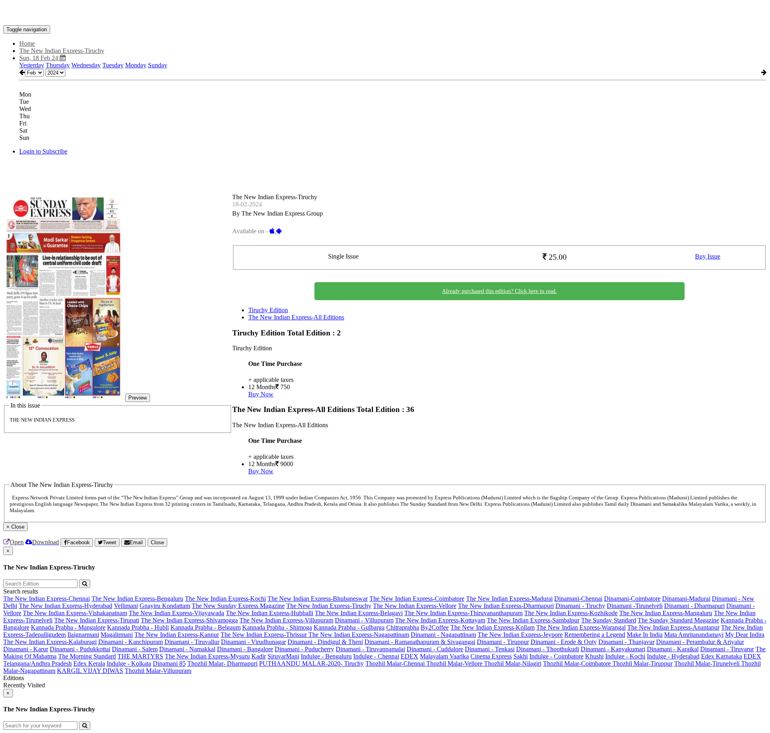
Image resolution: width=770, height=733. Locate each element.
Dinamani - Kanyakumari (613, 649)
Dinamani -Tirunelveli (635, 605)
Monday (135, 65)
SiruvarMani (283, 656)
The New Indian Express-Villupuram (286, 620)
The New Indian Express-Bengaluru (137, 598)
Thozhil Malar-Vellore (455, 663)
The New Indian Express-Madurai (509, 598)
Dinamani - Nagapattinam (443, 634)
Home (27, 43)
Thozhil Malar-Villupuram (158, 670)
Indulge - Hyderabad (673, 656)
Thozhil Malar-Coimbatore (577, 663)
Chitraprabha (402, 627)
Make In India (645, 634)
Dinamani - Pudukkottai (80, 649)
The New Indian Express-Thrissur (264, 634)
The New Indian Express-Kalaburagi (50, 641)
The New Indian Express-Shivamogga (189, 620)
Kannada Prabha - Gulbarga (349, 627)
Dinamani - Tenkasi (490, 649)
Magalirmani (117, 634)
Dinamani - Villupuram (364, 620)
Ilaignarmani (83, 634)
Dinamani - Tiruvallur (191, 641)
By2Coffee (435, 627)
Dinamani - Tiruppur (503, 641)
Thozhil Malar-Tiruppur (642, 663)
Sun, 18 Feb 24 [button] (39, 58)
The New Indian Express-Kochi (225, 598)
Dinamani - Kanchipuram (130, 641)
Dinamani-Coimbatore (632, 598)
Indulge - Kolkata (129, 663)
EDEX (409, 656)
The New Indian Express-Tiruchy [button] (61, 50)
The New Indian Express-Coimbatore (416, 598)
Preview (137, 398)
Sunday (157, 65)
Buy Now (261, 394)
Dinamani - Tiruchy (580, 605)
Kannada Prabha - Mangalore (68, 627)
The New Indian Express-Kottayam (440, 620)
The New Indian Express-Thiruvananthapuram (463, 613)
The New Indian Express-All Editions (296, 317)
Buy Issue (707, 256)
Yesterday (31, 65)
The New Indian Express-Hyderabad (65, 605)
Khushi (594, 656)
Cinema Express (491, 656)
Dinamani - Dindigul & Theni (325, 641)
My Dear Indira (744, 634)
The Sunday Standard (608, 620)
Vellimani (126, 605)
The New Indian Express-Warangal (581, 627)
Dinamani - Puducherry (304, 649)
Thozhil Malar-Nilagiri (512, 663)
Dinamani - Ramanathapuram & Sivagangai (420, 641)
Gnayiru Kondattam (165, 605)
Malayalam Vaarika (444, 656)
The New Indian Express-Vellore (414, 605)
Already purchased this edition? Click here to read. (499, 291)
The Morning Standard (87, 656)
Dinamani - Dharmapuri (694, 605)
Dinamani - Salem (135, 649)
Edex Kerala (89, 663)
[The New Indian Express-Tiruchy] (385, 13)
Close (157, 542)
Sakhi (520, 656)
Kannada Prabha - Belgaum (205, 627)
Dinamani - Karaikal (673, 649)
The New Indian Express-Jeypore (520, 634)
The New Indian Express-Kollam (492, 627)
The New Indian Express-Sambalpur (533, 620)
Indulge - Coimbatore (556, 656)
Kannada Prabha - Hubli (138, 627)
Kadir (258, 656)
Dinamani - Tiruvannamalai (370, 649)
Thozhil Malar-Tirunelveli (707, 663)
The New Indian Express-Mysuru (207, 656)
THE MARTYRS (140, 656)
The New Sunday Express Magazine (238, 605)
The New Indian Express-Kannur (176, 634)
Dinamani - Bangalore (245, 649)
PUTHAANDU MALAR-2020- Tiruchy (311, 663)
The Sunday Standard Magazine (678, 620)
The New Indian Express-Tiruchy (328, 605)
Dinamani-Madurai (686, 598)
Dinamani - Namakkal (187, 649)
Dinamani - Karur (25, 649)
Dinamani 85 (169, 663)
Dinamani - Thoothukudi (547, 649)
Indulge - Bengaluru (326, 656)
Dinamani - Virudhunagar (253, 641)
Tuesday (113, 65)
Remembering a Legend (594, 634)
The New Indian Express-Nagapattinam (358, 634)
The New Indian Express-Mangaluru (665, 613)
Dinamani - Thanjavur (626, 641)
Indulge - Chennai (376, 656)
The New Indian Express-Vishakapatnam (75, 613)
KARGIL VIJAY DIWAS (90, 670)
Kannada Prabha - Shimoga (277, 627)
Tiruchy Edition (268, 310)
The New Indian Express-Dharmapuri (506, 605)
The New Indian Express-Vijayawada (176, 613)
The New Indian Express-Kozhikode (571, 613)
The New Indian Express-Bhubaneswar (317, 598)
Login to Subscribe (43, 151)
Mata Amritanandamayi (693, 634)
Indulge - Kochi (625, 656)
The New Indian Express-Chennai (46, 598)
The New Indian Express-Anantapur (673, 627)
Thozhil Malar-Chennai (395, 663)
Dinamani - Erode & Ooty (564, 641)
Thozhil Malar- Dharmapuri (222, 663)
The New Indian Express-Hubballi (269, 613)
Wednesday (86, 65)
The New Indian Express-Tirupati (96, 620)
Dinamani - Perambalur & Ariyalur (700, 641)
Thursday (58, 65)
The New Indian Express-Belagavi (359, 613)
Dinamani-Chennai (578, 598)
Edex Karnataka (721, 656)
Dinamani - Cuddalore (435, 649)
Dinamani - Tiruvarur (727, 649)
